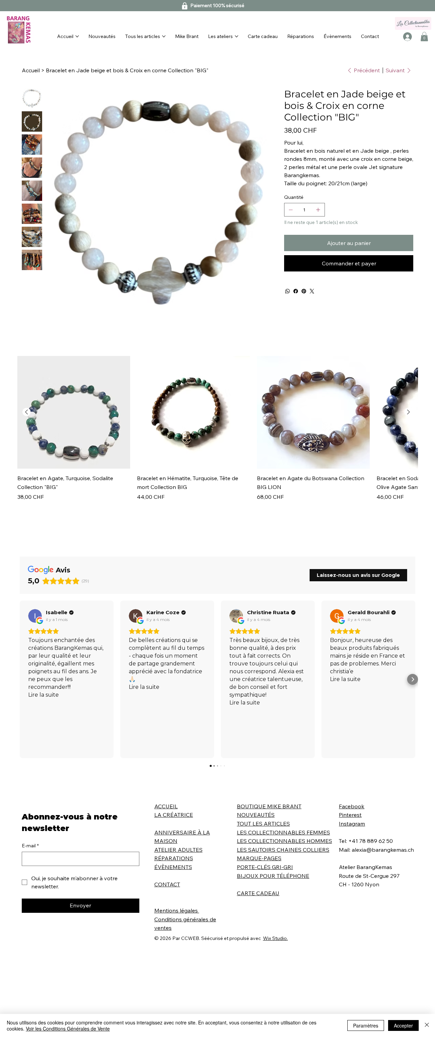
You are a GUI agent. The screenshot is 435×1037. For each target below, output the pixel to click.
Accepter (403, 1025)
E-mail (30, 846)
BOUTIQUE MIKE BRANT (269, 806)
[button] (424, 36)
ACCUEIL (166, 806)
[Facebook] (295, 291)
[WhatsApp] (287, 291)
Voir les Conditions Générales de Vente (68, 1028)
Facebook (351, 806)
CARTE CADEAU (258, 893)
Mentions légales (176, 910)
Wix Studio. (275, 938)
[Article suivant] (408, 412)
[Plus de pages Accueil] (77, 36)
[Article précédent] (26, 412)
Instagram (352, 823)
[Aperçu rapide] (73, 412)
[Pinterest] (303, 291)
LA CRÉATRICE (173, 814)
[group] (217, 429)
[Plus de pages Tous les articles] (164, 36)
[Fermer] (427, 1025)
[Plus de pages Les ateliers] (236, 36)
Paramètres (365, 1025)
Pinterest (350, 814)
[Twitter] (312, 291)
